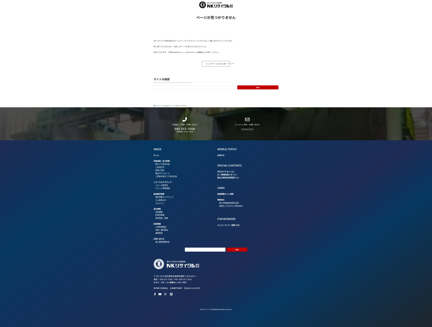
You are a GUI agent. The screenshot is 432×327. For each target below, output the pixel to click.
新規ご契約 (159, 170)
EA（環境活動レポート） (227, 174)
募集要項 (159, 233)
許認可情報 (159, 215)
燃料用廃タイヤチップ (164, 197)
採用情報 (157, 224)
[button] (216, 64)
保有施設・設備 (161, 218)
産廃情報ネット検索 (225, 194)
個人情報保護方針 (162, 242)
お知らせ (221, 155)
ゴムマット (159, 203)
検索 (258, 87)
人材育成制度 (160, 227)
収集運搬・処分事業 (162, 161)
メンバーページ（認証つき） (229, 225)
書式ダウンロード (162, 173)
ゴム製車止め (160, 200)
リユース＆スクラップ (162, 182)
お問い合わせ (159, 239)
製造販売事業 (159, 194)
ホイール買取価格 (162, 188)
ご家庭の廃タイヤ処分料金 (166, 176)
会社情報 (157, 209)
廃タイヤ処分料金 (162, 164)
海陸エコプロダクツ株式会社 (231, 206)
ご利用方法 (159, 167)
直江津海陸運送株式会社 (229, 203)
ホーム (156, 155)
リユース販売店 (161, 185)
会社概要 (159, 212)
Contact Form (247, 129)
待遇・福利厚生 (161, 230)
